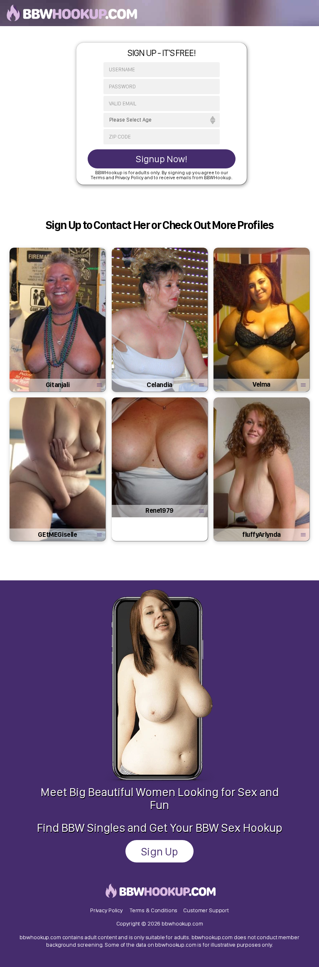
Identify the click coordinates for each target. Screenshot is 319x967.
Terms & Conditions (153, 910)
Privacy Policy (106, 910)
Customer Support (206, 910)
